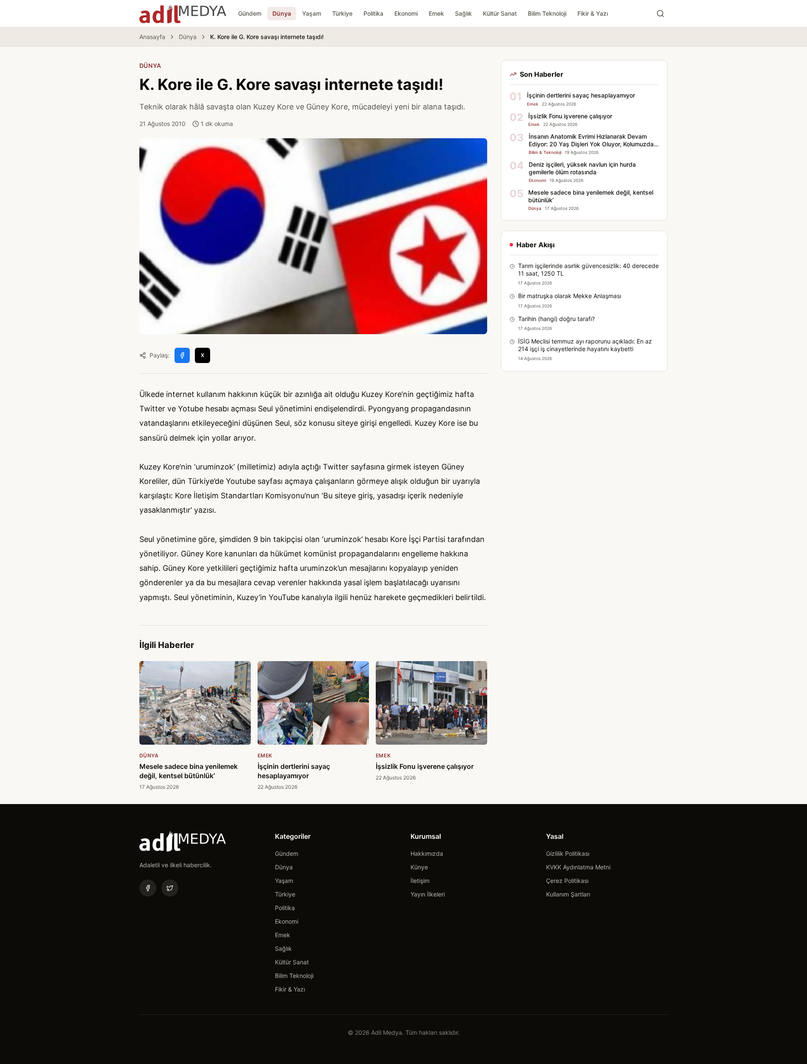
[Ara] (660, 13)
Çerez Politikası (567, 880)
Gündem (249, 13)
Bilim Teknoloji (547, 13)
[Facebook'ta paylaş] (182, 355)
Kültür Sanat (500, 13)
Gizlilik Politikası (567, 853)
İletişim (420, 880)
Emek (436, 13)
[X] (169, 888)
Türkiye (342, 13)
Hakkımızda (426, 853)
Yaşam (311, 13)
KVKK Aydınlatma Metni (578, 867)
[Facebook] (147, 888)
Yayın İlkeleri (427, 894)
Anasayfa (152, 36)
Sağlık (463, 13)
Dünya (281, 13)
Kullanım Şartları (568, 894)
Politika (373, 13)
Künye (419, 867)
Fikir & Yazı (592, 13)
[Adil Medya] (182, 13)
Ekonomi (406, 13)
